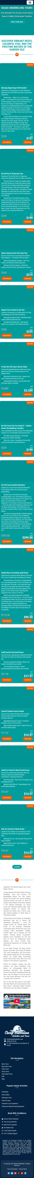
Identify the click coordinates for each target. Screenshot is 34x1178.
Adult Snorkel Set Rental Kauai (12, 652)
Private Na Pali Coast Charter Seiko (14, 367)
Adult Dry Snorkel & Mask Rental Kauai (15, 770)
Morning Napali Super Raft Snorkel (13, 88)
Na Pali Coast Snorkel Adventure (13, 485)
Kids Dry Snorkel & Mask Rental (12, 829)
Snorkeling (5, 1092)
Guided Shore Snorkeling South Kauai (14, 573)
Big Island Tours (7, 1066)
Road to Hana (6, 1100)
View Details (7, 142)
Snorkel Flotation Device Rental (12, 711)
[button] (30, 2)
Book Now (28, 142)
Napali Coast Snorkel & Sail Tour (13, 310)
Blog (3, 1079)
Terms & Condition (12, 1169)
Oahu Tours (5, 1069)
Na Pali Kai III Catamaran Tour (12, 174)
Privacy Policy (23, 1169)
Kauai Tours (5, 1071)
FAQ (3, 1076)
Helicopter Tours (7, 1098)
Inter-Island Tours (7, 1074)
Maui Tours (5, 1064)
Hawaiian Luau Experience (10, 1103)
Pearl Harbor (5, 1095)
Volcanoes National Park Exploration (13, 1106)
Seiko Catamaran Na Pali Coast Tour (14, 253)
